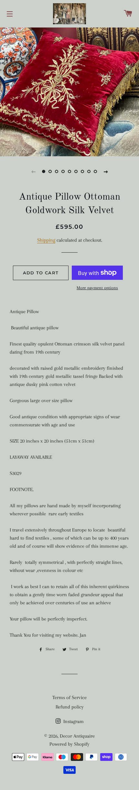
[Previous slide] (33, 171)
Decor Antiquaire (77, 736)
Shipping (46, 240)
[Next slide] (106, 171)
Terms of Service (69, 697)
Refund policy (70, 707)
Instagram (73, 721)
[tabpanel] (69, 91)
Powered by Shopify (69, 744)
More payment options (97, 287)
